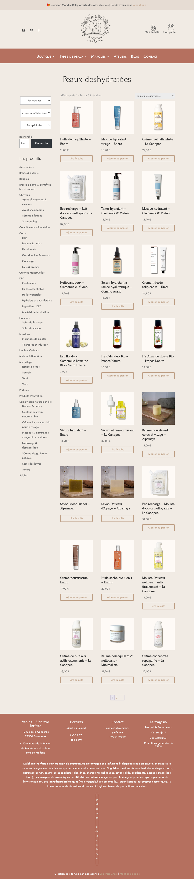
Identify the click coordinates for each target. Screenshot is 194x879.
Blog (135, 57)
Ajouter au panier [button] (117, 158)
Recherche (25, 137)
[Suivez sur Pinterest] (31, 30)
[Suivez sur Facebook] (39, 30)
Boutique (44, 57)
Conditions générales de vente (158, 744)
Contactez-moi (158, 738)
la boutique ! (140, 5)
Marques (98, 57)
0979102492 (118, 737)
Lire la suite (76, 158)
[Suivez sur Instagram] (24, 30)
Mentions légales (130, 874)
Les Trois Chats (108, 874)
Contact (150, 57)
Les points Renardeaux (158, 727)
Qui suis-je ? (158, 732)
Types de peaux (71, 57)
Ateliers (120, 57)
